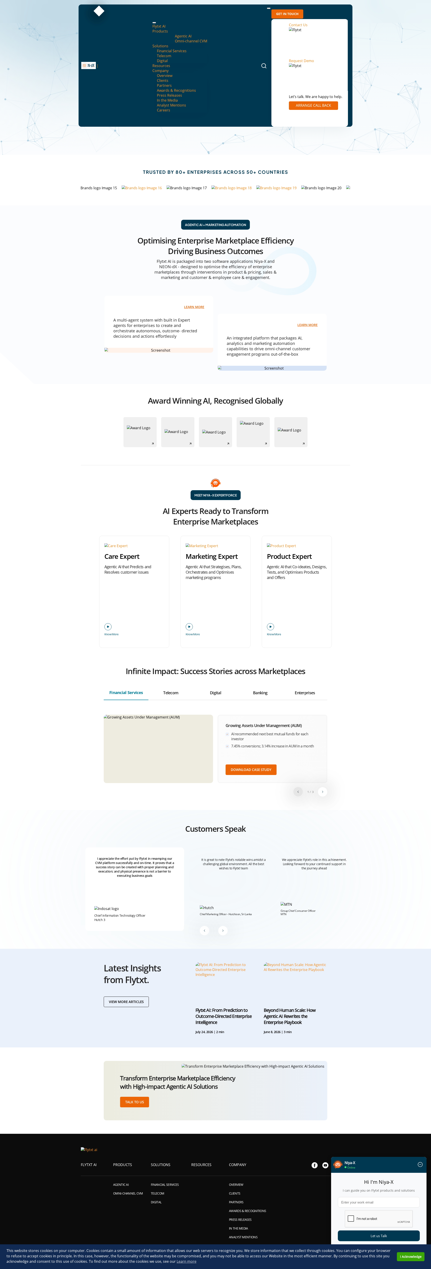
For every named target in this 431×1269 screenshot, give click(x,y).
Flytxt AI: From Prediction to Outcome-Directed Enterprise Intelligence (224, 1016)
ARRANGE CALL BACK (313, 105)
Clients (162, 80)
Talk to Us (134, 1102)
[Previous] (298, 792)
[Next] (322, 792)
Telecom (164, 55)
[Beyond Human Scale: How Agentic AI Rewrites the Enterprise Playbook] (296, 980)
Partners (164, 85)
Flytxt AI (158, 26)
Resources (161, 65)
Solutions (160, 46)
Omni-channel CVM (191, 41)
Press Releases (169, 95)
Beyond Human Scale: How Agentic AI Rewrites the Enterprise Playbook (290, 1016)
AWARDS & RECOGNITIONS (247, 1211)
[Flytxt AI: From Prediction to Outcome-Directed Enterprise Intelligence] (227, 980)
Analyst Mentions (171, 105)
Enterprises (305, 692)
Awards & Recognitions (176, 90)
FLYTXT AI (89, 1164)
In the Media (167, 100)
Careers (163, 110)
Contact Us (298, 24)
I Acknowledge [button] (411, 1256)
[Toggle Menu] (154, 22)
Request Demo (301, 60)
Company (160, 70)
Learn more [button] (186, 1261)
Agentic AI (183, 36)
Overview (164, 75)
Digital (162, 60)
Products (160, 31)
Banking (260, 692)
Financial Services (172, 50)
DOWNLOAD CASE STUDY (251, 769)
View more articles (126, 1001)
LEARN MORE (194, 307)
